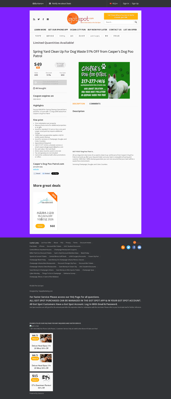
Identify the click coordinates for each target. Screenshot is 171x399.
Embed (47, 173)
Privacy (68, 243)
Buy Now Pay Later (97, 29)
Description (79, 103)
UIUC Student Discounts (72, 246)
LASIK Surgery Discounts (77, 256)
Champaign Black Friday (38, 260)
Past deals (33, 246)
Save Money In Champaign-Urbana (42, 270)
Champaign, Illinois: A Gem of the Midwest (44, 277)
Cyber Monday (35, 273)
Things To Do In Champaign (51, 273)
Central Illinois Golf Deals (57, 256)
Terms (75, 243)
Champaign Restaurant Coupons (65, 250)
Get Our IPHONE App (58, 29)
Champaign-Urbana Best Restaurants (42, 263)
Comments (94, 103)
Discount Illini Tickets (54, 246)
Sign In (126, 3)
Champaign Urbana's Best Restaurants (43, 267)
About (56, 243)
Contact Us (115, 29)
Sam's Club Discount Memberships (66, 253)
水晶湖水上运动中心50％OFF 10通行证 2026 (45, 216)
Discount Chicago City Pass (67, 263)
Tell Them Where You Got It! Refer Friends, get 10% (121, 16)
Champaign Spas (88, 270)
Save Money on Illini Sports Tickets (68, 270)
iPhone (41, 246)
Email (38, 173)
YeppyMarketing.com (46, 291)
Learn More (40, 29)
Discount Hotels (85, 243)
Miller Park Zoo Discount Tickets (41, 253)
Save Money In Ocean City (68, 267)
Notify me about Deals (61, 3)
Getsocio (41, 393)
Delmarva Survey (69, 273)
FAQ (61, 243)
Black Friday (85, 253)
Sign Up (135, 3)
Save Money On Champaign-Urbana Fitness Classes (66, 260)
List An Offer (130, 29)
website (36, 169)
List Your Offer (46, 243)
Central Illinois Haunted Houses (41, 250)
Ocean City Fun (78, 29)
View (40, 226)
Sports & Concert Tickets (38, 256)
